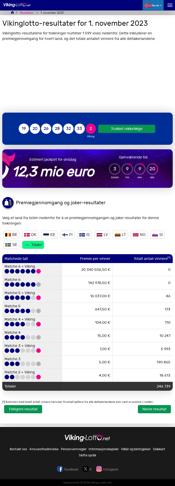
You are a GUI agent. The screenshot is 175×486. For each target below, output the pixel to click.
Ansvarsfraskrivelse (44, 449)
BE (14, 235)
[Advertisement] (87, 77)
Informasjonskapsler (104, 449)
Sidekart (159, 449)
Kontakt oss (18, 449)
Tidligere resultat (23, 409)
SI (161, 235)
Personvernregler (74, 449)
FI (70, 235)
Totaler (36, 245)
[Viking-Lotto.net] (17, 7)
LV (106, 235)
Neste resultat (154, 409)
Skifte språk (87, 455)
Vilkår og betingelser (136, 449)
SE (14, 245)
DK (33, 235)
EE (52, 235)
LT (124, 235)
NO (142, 235)
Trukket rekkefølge (126, 129)
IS (88, 235)
